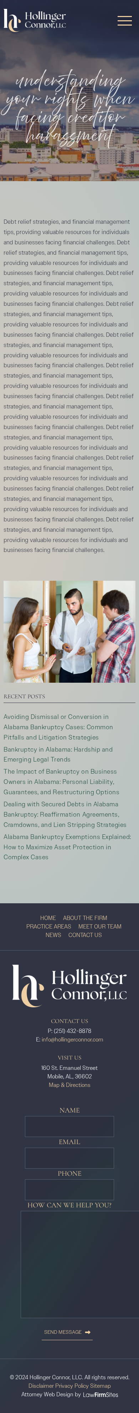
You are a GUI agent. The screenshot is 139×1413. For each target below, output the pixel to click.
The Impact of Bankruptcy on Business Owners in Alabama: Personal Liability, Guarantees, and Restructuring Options (61, 781)
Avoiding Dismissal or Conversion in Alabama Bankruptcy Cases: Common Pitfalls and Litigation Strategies (58, 727)
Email (69, 1142)
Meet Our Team (100, 926)
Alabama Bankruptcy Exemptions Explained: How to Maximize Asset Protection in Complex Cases (67, 847)
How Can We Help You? (69, 1205)
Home (48, 918)
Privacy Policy (72, 1386)
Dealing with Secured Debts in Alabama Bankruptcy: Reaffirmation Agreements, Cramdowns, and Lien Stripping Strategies (65, 814)
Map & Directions (70, 1085)
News (53, 935)
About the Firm (85, 918)
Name (70, 1110)
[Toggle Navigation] (124, 20)
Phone (70, 1174)
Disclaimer (41, 1386)
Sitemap (100, 1386)
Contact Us (85, 935)
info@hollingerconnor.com (72, 1039)
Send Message (63, 1332)
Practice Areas (48, 926)
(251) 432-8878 (72, 1031)
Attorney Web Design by (51, 1394)
